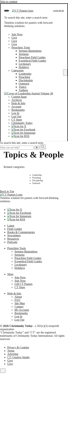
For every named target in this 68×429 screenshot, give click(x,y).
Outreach (24, 83)
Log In (15, 113)
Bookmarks (18, 109)
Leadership (25, 73)
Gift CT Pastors (23, 284)
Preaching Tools (20, 47)
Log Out (16, 116)
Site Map (20, 303)
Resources (13, 238)
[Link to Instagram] (23, 132)
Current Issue (19, 96)
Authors (23, 90)
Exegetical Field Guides (32, 60)
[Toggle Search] (65, 72)
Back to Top (7, 191)
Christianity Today (22, 123)
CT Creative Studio (18, 357)
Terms (10, 350)
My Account (22, 309)
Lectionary (25, 63)
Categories (17, 70)
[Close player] (3, 370)
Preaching (24, 77)
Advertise (12, 354)
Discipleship (26, 80)
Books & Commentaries (21, 232)
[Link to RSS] (20, 136)
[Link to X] (18, 126)
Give (14, 37)
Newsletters (14, 235)
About (18, 296)
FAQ (17, 300)
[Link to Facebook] (23, 129)
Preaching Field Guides (32, 57)
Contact (19, 306)
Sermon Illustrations (30, 50)
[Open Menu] (6, 10)
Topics (22, 86)
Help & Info (18, 103)
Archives (16, 100)
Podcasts (12, 242)
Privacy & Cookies (18, 347)
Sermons (24, 54)
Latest (10, 225)
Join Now (58, 10)
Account (16, 106)
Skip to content (8, 1)
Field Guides (14, 228)
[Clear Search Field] (36, 148)
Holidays (24, 67)
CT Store (16, 119)
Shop (10, 274)
